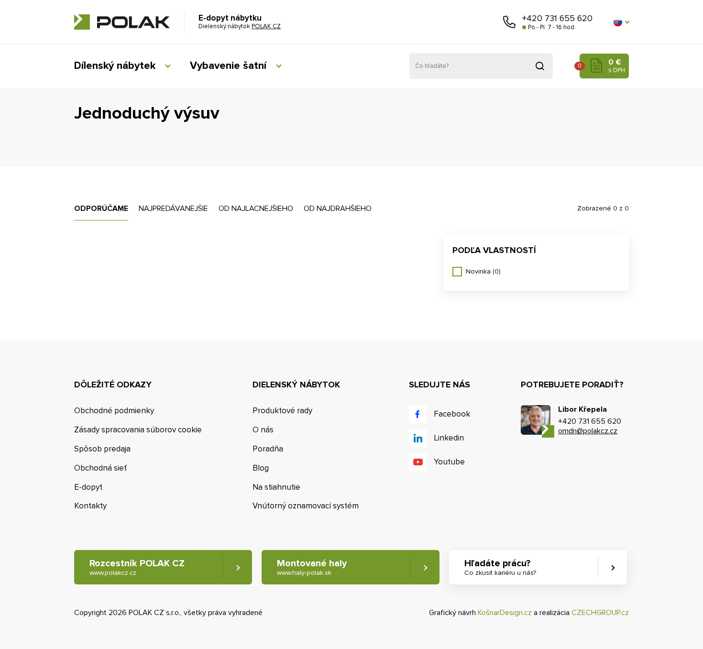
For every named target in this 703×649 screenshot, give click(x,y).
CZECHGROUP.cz (600, 612)
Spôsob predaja (102, 449)
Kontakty (90, 506)
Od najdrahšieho (338, 208)
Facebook (452, 414)
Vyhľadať (540, 66)
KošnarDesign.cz (505, 612)
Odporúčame (101, 208)
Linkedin (449, 438)
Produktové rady (282, 411)
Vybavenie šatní (228, 65)
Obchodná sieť (100, 468)
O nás (263, 430)
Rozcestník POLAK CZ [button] (137, 567)
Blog (261, 468)
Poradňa (268, 449)
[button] (621, 22)
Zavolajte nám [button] (509, 22)
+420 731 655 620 (557, 18)
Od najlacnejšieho (256, 208)
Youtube (449, 462)
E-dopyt (88, 487)
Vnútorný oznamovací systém (306, 506)
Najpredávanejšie (173, 208)
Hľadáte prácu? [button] (500, 567)
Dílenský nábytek (114, 65)
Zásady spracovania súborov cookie (138, 430)
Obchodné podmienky (114, 411)
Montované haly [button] (312, 567)
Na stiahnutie (276, 487)
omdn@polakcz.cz (587, 431)
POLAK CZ (122, 22)
